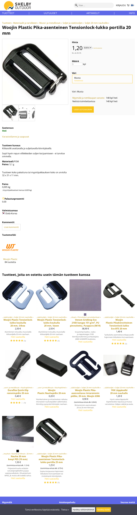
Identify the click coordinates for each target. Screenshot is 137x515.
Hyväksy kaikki (103, 509)
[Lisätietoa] (3, 198)
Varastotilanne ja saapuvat (15, 136)
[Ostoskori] (128, 5)
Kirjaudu (121, 5)
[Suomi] (133, 5)
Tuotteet (8, 13)
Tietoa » (65, 509)
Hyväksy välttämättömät (83, 509)
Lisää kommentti (11, 227)
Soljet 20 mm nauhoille (97, 22)
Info (132, 13)
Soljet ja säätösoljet (73, 22)
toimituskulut (98, 48)
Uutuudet (50, 13)
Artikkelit (93, 13)
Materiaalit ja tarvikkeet (25, 22)
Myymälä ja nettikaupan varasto (88, 97)
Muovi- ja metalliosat (50, 22)
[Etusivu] (19, 7)
